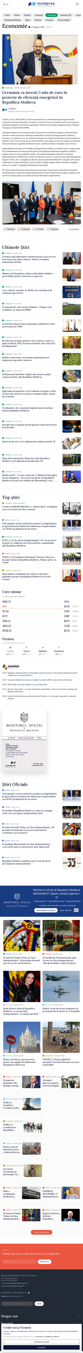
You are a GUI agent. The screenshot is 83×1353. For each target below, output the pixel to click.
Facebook (11, 229)
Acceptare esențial (41, 1342)
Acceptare (42, 1347)
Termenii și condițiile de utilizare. (48, 1336)
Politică (27, 15)
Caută (39, 1303)
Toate (7, 15)
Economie (14, 25)
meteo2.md (21, 643)
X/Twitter (40, 229)
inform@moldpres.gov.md (15, 1286)
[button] (76, 515)
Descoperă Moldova (13, 20)
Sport (28, 20)
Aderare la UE (65, 15)
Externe (38, 20)
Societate (39, 15)
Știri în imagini (64, 20)
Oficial (16, 15)
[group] (41, 508)
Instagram (25, 229)
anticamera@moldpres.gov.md (17, 1283)
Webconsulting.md (16, 1296)
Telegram (54, 229)
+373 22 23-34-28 (10, 1278)
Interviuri (49, 20)
